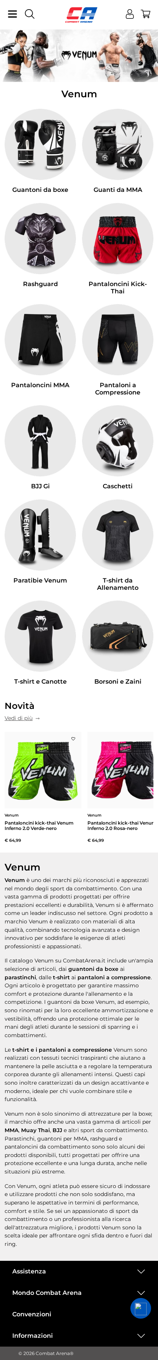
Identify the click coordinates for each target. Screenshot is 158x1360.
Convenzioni (31, 1314)
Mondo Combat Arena (47, 1292)
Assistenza (29, 1271)
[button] (141, 1308)
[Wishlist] (73, 737)
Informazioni (32, 1335)
